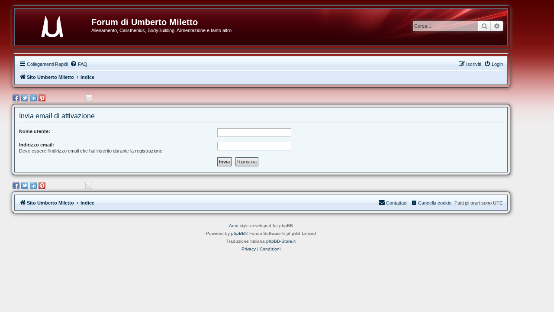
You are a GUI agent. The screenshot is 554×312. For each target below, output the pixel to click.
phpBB (238, 233)
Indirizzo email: (36, 144)
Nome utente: (34, 131)
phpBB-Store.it (281, 241)
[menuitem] (78, 64)
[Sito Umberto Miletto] (56, 25)
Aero (233, 225)
